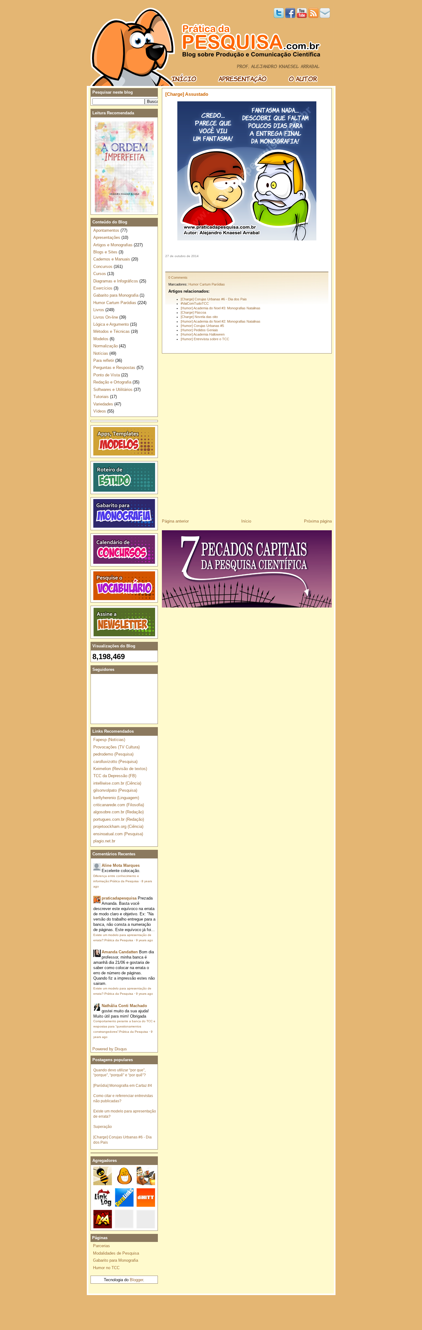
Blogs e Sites (105, 252)
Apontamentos (106, 230)
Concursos (102, 266)
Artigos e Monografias (113, 245)
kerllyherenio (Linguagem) (116, 797)
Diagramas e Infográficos (115, 281)
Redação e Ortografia (112, 382)
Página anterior (175, 521)
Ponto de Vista (106, 375)
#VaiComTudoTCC (195, 303)
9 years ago (144, 940)
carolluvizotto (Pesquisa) (115, 761)
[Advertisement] (247, 264)
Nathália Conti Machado (124, 1005)
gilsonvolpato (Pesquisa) (115, 790)
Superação (102, 1127)
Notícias (100, 353)
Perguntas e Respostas (114, 367)
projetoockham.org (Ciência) (118, 826)
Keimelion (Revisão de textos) (120, 768)
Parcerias (101, 1245)
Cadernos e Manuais (111, 259)
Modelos (100, 339)
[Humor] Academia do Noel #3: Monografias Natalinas (220, 308)
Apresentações (106, 237)
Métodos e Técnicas (111, 331)
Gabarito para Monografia (115, 295)
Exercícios (102, 288)
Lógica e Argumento (111, 324)
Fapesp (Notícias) (109, 739)
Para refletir (103, 360)
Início (246, 521)
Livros (98, 309)
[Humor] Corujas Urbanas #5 (202, 326)
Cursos (99, 273)
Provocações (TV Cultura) (116, 747)
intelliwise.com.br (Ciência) (117, 783)
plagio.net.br (104, 841)
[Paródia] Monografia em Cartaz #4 (122, 1085)
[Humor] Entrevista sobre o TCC (205, 339)
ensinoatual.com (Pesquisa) (118, 834)
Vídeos (99, 411)
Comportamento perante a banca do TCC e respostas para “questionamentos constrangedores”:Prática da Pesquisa (124, 1026)
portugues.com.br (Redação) (118, 819)
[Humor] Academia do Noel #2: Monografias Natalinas (220, 321)
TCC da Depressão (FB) (114, 775)
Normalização (105, 346)
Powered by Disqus (109, 1049)
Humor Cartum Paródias (206, 284)
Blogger (136, 1279)
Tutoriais (101, 396)
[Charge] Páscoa (193, 312)
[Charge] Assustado (186, 94)
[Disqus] (247, 434)
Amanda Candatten (120, 952)
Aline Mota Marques (121, 865)
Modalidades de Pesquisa (116, 1253)
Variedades (103, 404)
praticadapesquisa (119, 898)
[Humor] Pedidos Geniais (199, 330)
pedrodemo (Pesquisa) (113, 754)
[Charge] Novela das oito (199, 317)
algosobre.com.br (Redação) (118, 812)
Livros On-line (105, 317)
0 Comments (178, 277)
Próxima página (318, 521)
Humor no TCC (106, 1267)
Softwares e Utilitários (113, 389)
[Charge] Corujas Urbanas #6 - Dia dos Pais (214, 299)
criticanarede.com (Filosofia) (118, 805)
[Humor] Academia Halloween (203, 334)
